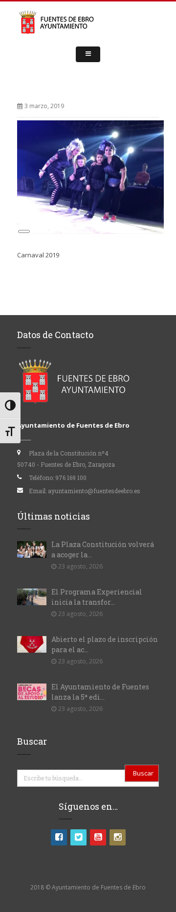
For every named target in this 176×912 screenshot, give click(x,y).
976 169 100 (71, 477)
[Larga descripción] (90, 176)
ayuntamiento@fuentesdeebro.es (94, 491)
